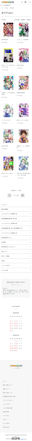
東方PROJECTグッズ (6, 237)
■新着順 (29, 19)
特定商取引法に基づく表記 (9, 396)
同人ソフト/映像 (5, 256)
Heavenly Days (20, 65)
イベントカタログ (5, 265)
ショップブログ (6, 404)
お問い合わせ (6, 427)
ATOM (7, 412)
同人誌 (7, 7)
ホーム (2, 7)
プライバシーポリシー (8, 400)
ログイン (5, 419)
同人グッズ (4, 251)
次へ (22, 195)
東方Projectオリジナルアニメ (8, 246)
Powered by (8, 438)
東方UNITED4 (4, 39)
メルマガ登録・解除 (7, 408)
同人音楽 (3, 242)
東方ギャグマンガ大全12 (22, 120)
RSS (4, 412)
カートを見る (6, 423)
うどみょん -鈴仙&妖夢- (23, 39)
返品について (6, 389)
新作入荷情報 (4, 209)
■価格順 (23, 19)
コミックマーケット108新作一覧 (9, 213)
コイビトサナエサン (6, 120)
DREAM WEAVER (21, 92)
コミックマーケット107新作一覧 (9, 223)
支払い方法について (7, 392)
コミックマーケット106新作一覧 (9, 233)
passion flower (4, 146)
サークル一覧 (4, 270)
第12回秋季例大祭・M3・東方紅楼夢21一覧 (11, 228)
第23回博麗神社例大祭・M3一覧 (9, 218)
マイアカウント (6, 415)
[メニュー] (30, 2)
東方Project (12, 7)
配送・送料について (7, 385)
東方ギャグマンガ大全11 (7, 173)
